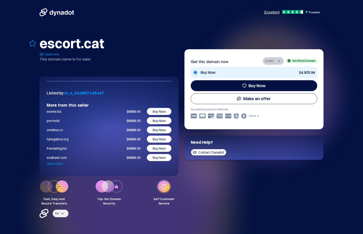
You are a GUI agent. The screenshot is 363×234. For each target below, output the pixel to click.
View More (55, 164)
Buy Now (257, 85)
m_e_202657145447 (84, 93)
